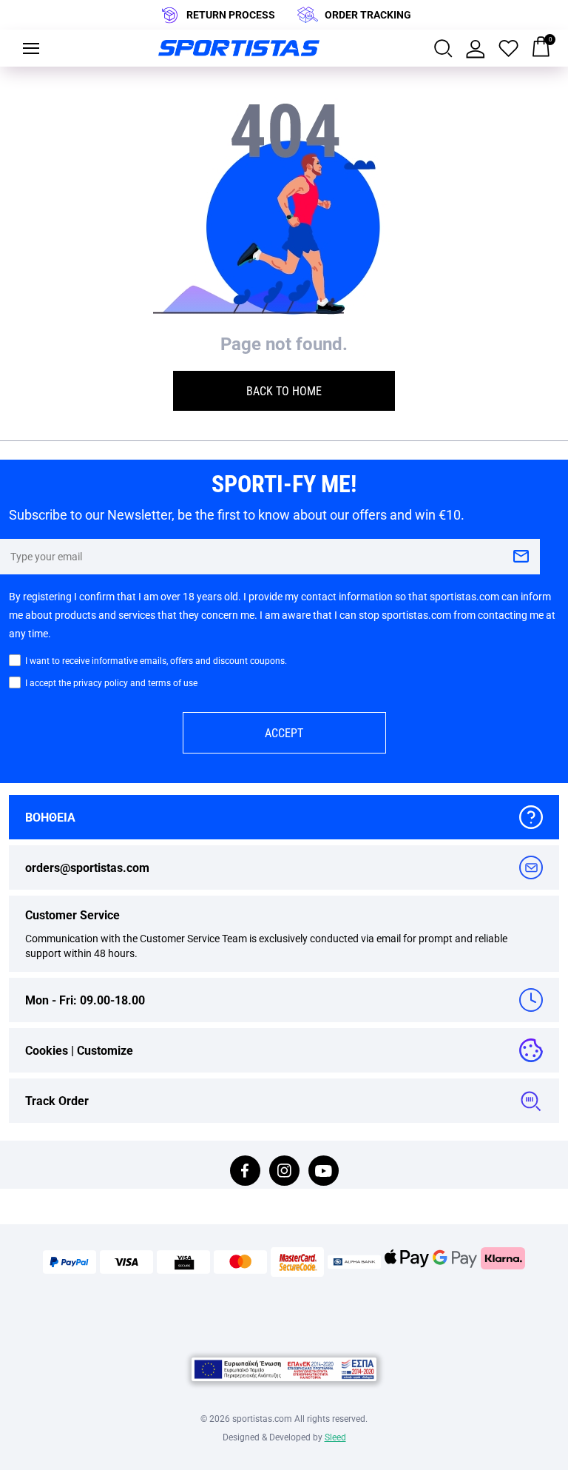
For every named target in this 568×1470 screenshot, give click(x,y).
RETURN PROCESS (230, 14)
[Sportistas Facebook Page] (245, 1172)
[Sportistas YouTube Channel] (323, 1172)
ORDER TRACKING (368, 14)
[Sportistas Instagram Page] (284, 1172)
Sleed (335, 1437)
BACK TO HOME (284, 390)
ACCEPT (284, 732)
